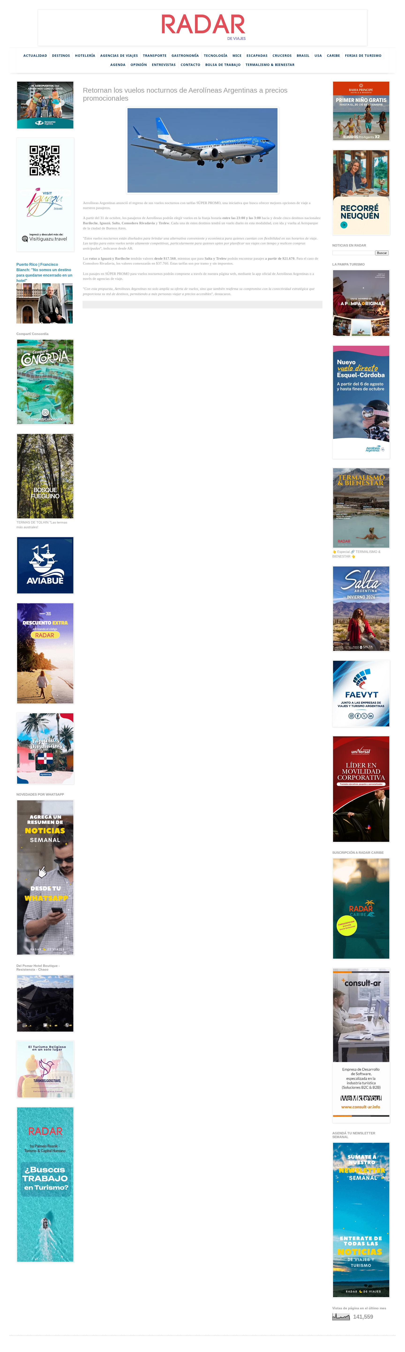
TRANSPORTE (155, 55)
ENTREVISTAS (164, 64)
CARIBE (333, 55)
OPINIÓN (139, 64)
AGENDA (118, 64)
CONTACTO (190, 64)
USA (318, 55)
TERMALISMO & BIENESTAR (270, 64)
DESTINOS (61, 55)
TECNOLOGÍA (216, 55)
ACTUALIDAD (35, 55)
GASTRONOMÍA (185, 55)
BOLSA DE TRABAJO (223, 64)
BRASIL (303, 55)
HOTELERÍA (85, 55)
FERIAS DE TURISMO (363, 55)
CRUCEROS (282, 55)
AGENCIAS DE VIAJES (119, 55)
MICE (237, 55)
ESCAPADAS (257, 55)
